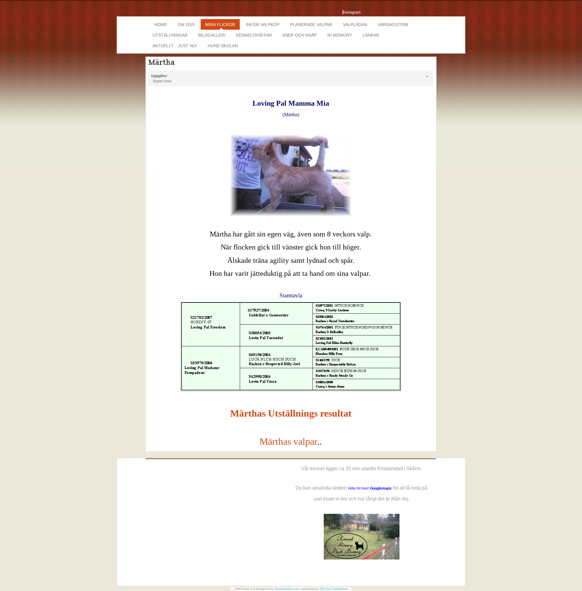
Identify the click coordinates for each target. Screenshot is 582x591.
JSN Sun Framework (333, 588)
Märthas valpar (288, 441)
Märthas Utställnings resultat (291, 413)
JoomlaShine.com (286, 588)
